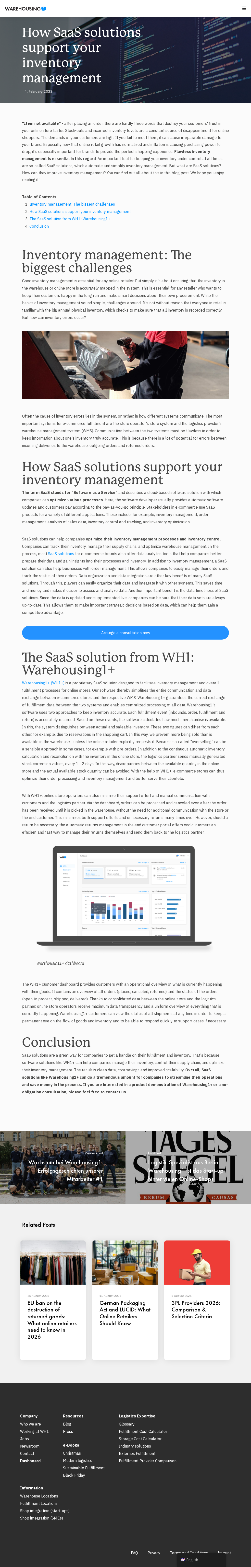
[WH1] (23, 10)
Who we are (30, 1424)
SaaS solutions (61, 553)
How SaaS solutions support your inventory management (80, 211)
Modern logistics (77, 1460)
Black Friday (74, 1475)
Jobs (24, 1438)
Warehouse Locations (39, 1496)
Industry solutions (135, 1446)
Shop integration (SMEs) (41, 1518)
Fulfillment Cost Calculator (143, 1431)
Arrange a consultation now (125, 632)
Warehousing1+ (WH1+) (43, 682)
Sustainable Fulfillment (84, 1467)
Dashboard (30, 1460)
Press (68, 1431)
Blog (67, 1424)
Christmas (72, 1453)
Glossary (127, 1424)
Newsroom (29, 1446)
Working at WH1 (34, 1431)
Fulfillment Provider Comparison (147, 1460)
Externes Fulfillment (137, 1453)
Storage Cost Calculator (140, 1438)
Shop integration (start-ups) (45, 1510)
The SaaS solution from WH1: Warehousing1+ (69, 218)
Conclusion (39, 226)
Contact (27, 1453)
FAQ (134, 1552)
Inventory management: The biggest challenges (72, 204)
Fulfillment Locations (39, 1503)
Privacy (154, 1552)
